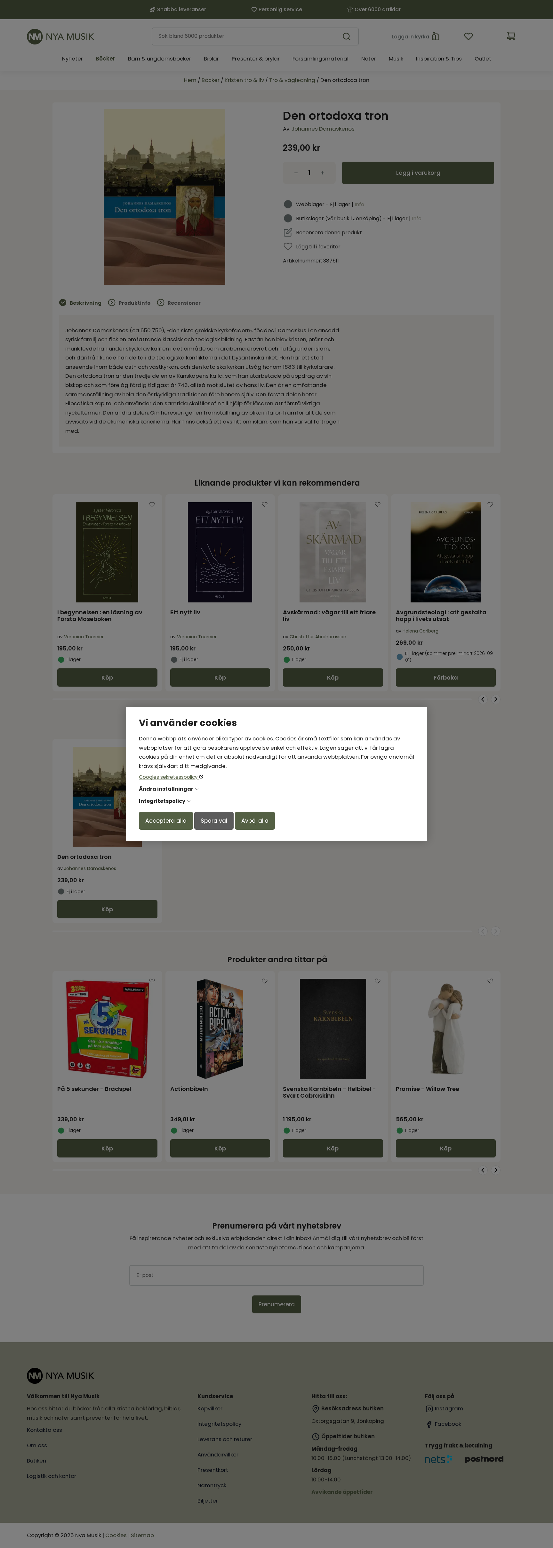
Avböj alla (254, 821)
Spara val (214, 821)
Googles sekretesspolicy (169, 777)
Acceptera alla (166, 821)
